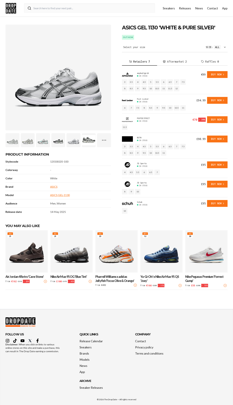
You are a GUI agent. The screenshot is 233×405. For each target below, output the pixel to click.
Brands (84, 353)
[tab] (139, 62)
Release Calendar (91, 341)
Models (84, 359)
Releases (185, 8)
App (225, 8)
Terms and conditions (149, 353)
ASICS (53, 186)
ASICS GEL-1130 (60, 195)
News (199, 8)
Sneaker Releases (91, 387)
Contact (212, 8)
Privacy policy (144, 347)
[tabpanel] (175, 142)
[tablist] (175, 62)
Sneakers (169, 8)
